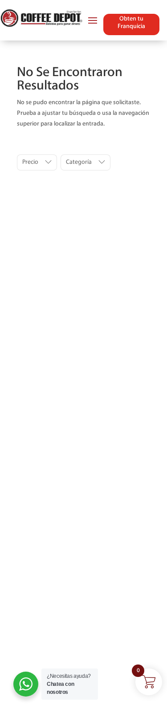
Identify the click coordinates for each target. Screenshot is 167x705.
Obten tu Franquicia (131, 23)
